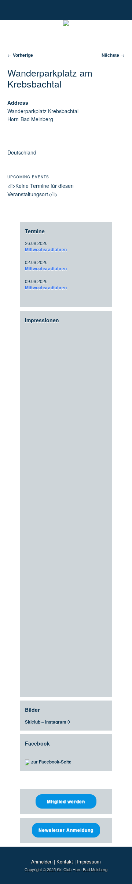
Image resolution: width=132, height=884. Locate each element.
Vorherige (20, 55)
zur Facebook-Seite (51, 761)
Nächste (113, 55)
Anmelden (41, 861)
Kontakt (64, 861)
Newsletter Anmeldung (66, 830)
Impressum (89, 861)
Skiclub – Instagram (45, 721)
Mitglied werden (66, 801)
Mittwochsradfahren (46, 249)
